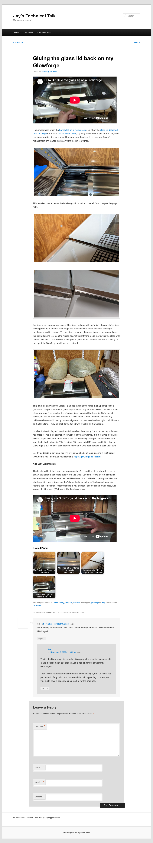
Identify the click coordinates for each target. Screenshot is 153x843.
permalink (37, 605)
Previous (18, 42)
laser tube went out (67, 133)
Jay (103, 602)
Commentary (58, 602)
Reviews (76, 602)
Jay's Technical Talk (34, 15)
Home (16, 32)
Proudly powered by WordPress (76, 832)
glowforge (95, 602)
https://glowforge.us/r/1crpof (87, 456)
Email (39, 782)
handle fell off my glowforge (72, 129)
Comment (40, 726)
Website (38, 796)
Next (137, 42)
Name (39, 767)
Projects (68, 602)
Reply (41, 638)
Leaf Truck (28, 32)
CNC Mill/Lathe (44, 32)
